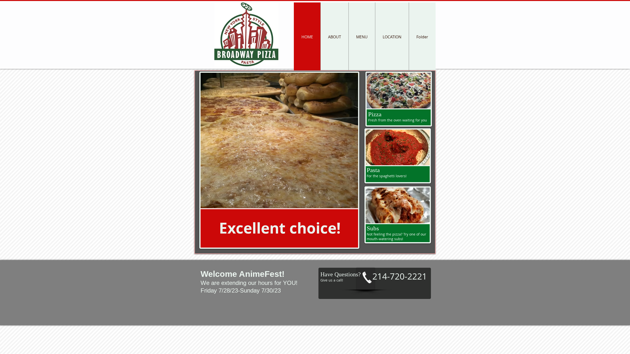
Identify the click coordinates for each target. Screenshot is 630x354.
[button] (279, 140)
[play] (347, 204)
